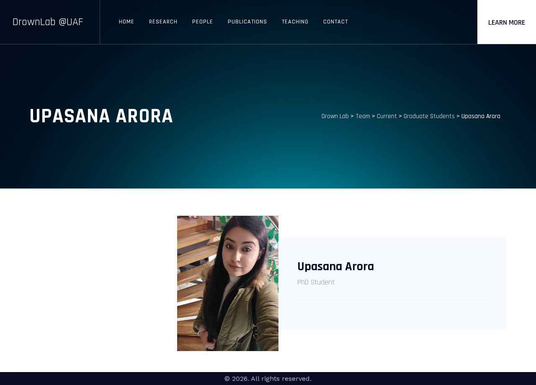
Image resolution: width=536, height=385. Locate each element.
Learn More (506, 22)
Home (126, 22)
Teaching (295, 22)
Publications (247, 22)
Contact (335, 22)
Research (163, 22)
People (202, 22)
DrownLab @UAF (48, 22)
